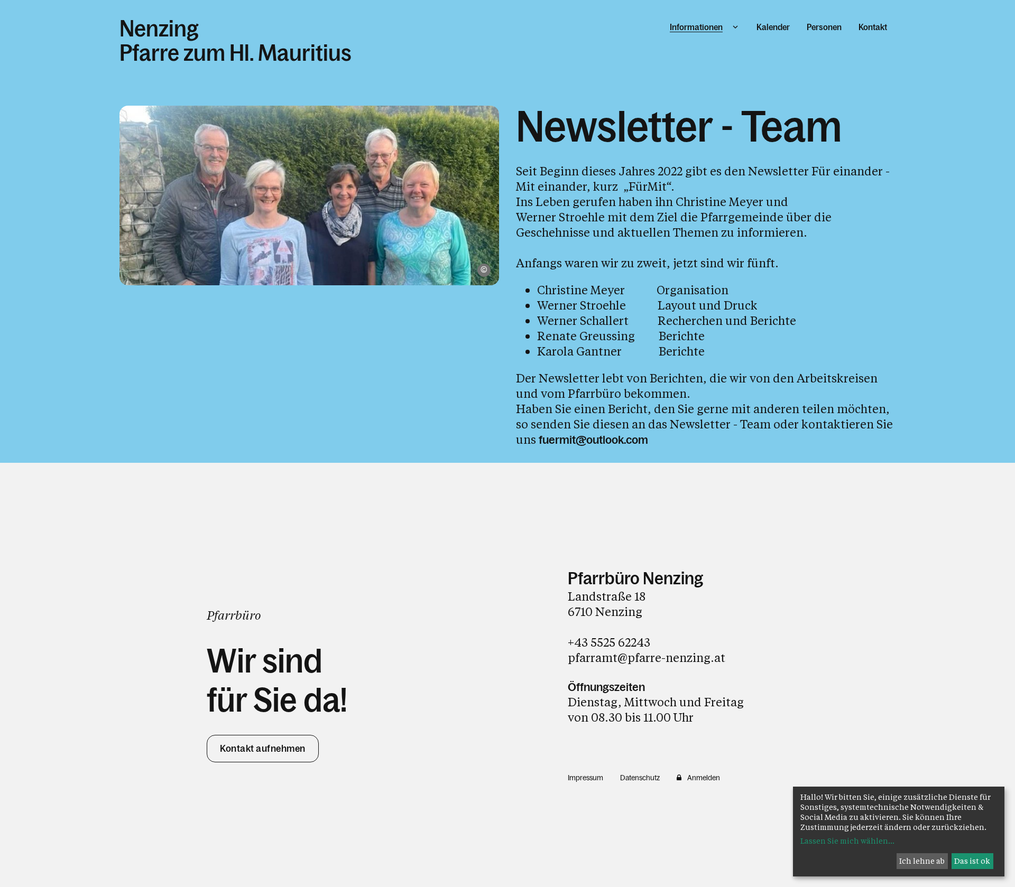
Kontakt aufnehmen (263, 748)
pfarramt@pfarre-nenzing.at (646, 657)
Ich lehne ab (922, 861)
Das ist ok (972, 861)
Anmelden (703, 777)
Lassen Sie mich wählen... (847, 841)
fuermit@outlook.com (593, 439)
